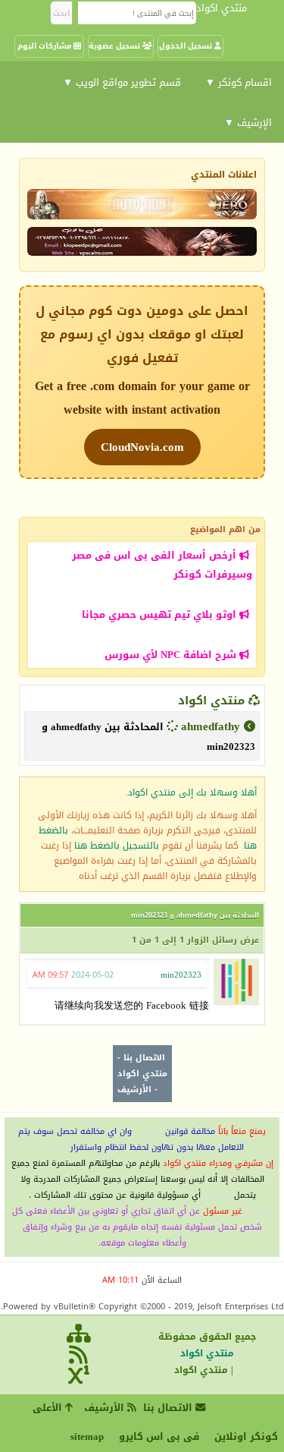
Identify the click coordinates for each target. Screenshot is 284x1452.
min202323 (181, 975)
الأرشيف (134, 1090)
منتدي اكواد (211, 700)
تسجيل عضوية (115, 46)
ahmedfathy (210, 726)
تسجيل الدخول (186, 46)
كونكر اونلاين (246, 1436)
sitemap (87, 1436)
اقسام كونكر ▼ (238, 82)
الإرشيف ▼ (248, 122)
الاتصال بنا (144, 1058)
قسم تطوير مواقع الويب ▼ (122, 82)
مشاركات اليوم (45, 46)
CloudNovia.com (142, 447)
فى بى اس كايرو (159, 1436)
